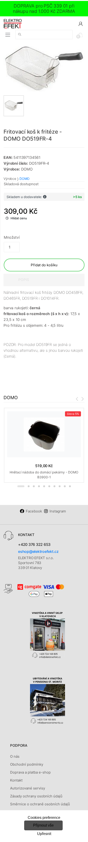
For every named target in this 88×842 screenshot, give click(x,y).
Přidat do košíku (44, 265)
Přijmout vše (43, 825)
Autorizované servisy (27, 788)
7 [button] (54, 486)
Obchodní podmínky (26, 764)
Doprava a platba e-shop (30, 772)
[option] (44, 68)
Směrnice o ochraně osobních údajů (40, 804)
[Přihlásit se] (80, 23)
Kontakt (16, 780)
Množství (12, 237)
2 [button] (29, 486)
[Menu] (7, 35)
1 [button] (20, 486)
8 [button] (60, 486)
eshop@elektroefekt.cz (38, 551)
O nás (14, 756)
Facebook (34, 511)
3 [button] (34, 486)
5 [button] (44, 486)
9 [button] (65, 486)
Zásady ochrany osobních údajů (36, 796)
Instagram (58, 511)
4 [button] (39, 486)
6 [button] (49, 486)
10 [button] (70, 486)
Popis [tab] (23, 279)
